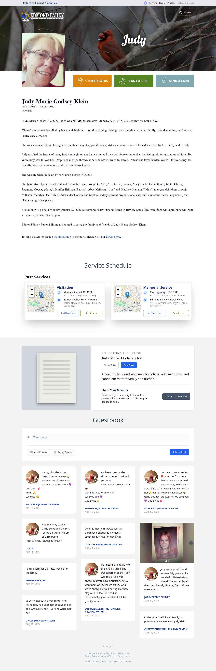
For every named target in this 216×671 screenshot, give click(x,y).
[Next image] (191, 543)
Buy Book (129, 365)
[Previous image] (144, 543)
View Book (110, 365)
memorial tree (62, 236)
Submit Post (179, 452)
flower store (113, 236)
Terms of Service (117, 656)
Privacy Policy (98, 656)
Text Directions (68, 313)
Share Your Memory (176, 396)
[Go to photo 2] (168, 561)
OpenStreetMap (111, 661)
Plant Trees (91, 313)
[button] (41, 295)
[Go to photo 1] (166, 561)
